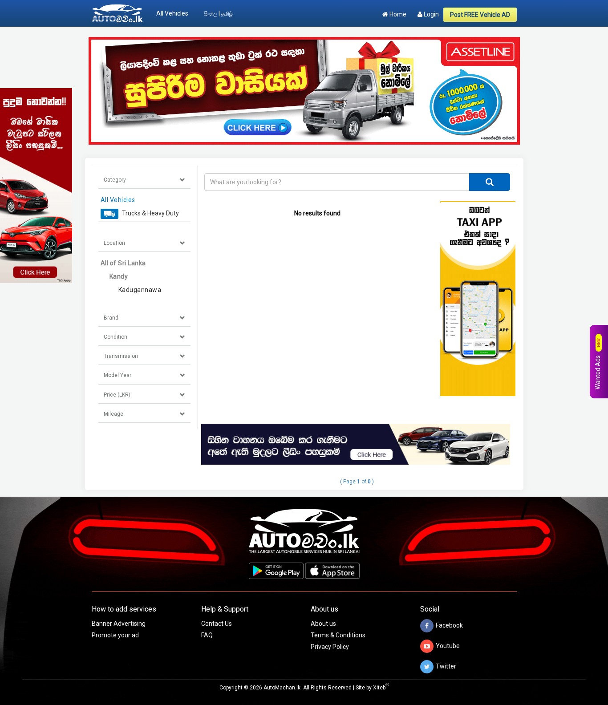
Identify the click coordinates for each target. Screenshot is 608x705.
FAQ (207, 635)
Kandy (118, 276)
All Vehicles (172, 13)
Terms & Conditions (338, 635)
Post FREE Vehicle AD (480, 14)
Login (430, 14)
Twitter (446, 666)
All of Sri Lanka (123, 263)
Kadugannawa (140, 289)
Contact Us (216, 623)
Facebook (449, 625)
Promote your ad (115, 635)
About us (323, 623)
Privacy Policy (330, 646)
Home (397, 14)
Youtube (448, 645)
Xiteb (381, 688)
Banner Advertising (119, 623)
